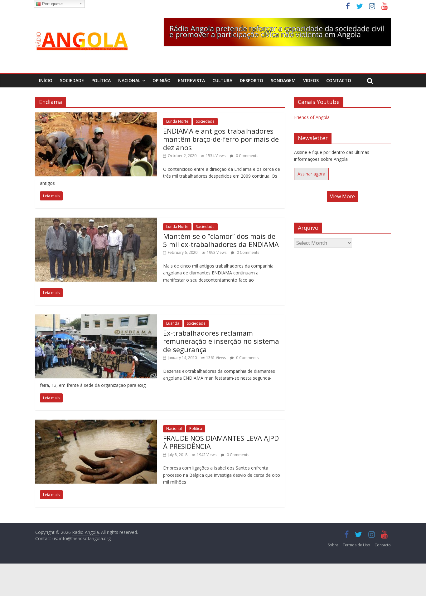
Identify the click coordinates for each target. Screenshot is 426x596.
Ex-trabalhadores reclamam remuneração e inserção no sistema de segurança (221, 341)
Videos (311, 80)
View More (342, 196)
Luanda (172, 323)
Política (101, 80)
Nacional (129, 80)
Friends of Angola (312, 117)
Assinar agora (311, 174)
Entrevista (191, 80)
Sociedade (72, 80)
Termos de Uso (356, 545)
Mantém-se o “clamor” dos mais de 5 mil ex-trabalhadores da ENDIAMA (221, 240)
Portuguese (52, 4)
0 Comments (246, 155)
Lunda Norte (177, 121)
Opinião (161, 80)
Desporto (251, 80)
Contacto (338, 80)
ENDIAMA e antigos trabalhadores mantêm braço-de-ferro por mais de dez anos (221, 139)
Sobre (333, 545)
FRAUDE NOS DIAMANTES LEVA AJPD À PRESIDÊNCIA (221, 442)
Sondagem (283, 80)
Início (45, 80)
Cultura (222, 80)
